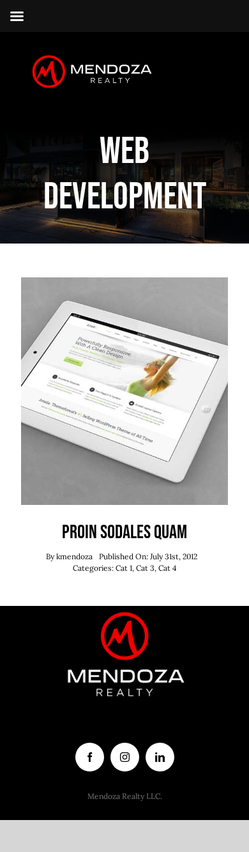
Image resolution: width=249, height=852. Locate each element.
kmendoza (74, 556)
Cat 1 (124, 568)
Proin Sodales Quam (124, 532)
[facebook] (89, 757)
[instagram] (124, 757)
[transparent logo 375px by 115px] (88, 57)
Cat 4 (167, 568)
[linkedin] (160, 757)
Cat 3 (145, 568)
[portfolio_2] (124, 283)
